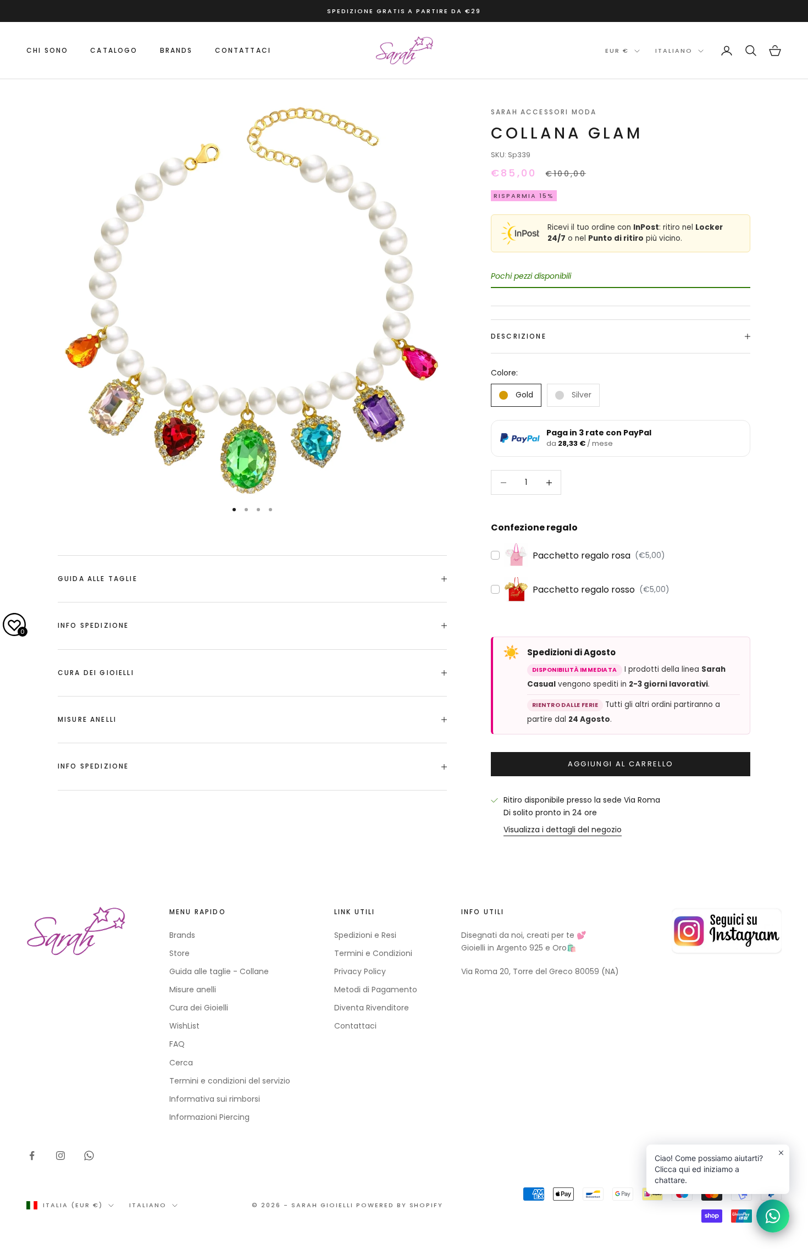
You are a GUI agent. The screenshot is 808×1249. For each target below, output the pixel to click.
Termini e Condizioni (373, 953)
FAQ (177, 1043)
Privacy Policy (360, 971)
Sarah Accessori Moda (543, 112)
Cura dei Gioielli (198, 1007)
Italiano (674, 51)
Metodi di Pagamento (375, 989)
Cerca (181, 1062)
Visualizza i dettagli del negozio (562, 829)
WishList (184, 1025)
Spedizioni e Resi (365, 935)
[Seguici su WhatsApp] (89, 1155)
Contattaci (243, 50)
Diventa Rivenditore (371, 1007)
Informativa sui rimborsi (214, 1098)
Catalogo (113, 50)
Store (179, 953)
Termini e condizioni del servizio (229, 1080)
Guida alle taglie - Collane (219, 971)
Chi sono (47, 50)
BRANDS (176, 50)
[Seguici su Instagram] (60, 1155)
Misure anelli (192, 989)
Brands (182, 935)
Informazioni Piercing (209, 1117)
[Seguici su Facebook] (31, 1155)
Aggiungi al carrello (621, 764)
